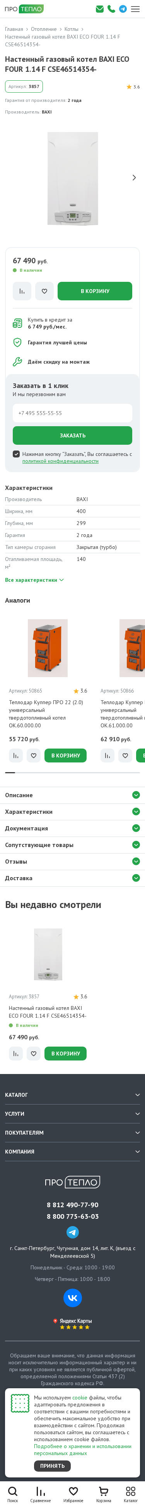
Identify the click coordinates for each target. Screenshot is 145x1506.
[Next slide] (134, 177)
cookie (79, 1397)
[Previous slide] (11, 177)
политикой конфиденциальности (60, 460)
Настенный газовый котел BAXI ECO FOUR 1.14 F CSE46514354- (48, 1012)
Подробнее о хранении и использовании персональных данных (82, 1450)
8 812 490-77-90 (72, 1205)
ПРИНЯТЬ (52, 1465)
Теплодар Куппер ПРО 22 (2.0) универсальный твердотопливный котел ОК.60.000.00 (46, 714)
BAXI (47, 112)
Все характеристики (31, 579)
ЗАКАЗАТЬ (72, 435)
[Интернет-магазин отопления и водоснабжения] (27, 9)
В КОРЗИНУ (95, 291)
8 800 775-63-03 (73, 1216)
